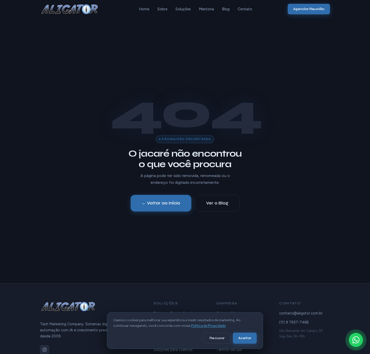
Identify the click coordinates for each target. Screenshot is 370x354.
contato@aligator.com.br (301, 313)
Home (144, 9)
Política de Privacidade (208, 326)
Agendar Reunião (308, 9)
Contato (245, 9)
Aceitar (244, 338)
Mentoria (206, 9)
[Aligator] (71, 9)
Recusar (217, 338)
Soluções (183, 9)
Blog (226, 9)
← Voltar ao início (161, 203)
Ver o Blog (217, 203)
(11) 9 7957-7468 (294, 322)
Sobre (162, 9)
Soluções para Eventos (173, 349)
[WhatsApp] (356, 340)
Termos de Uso (229, 349)
